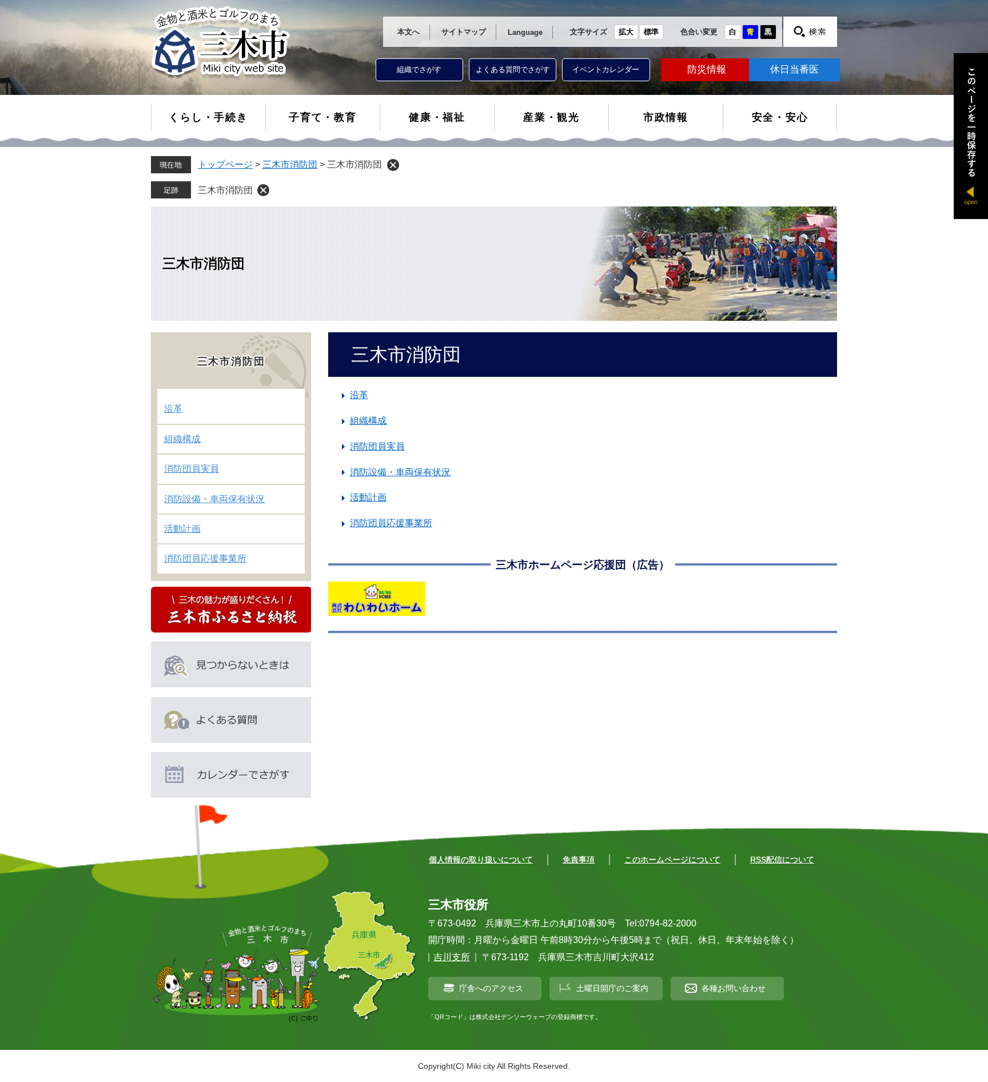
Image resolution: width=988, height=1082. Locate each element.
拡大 (626, 31)
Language (525, 32)
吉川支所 (451, 957)
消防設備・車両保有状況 (400, 472)
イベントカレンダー (605, 69)
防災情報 (706, 69)
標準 (651, 31)
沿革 (359, 395)
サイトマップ (463, 31)
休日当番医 (794, 69)
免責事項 (579, 859)
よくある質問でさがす (513, 69)
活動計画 (368, 497)
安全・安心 (780, 117)
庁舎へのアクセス (491, 988)
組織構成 (368, 420)
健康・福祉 (437, 117)
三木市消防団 (289, 164)
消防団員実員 (377, 446)
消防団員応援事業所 (391, 523)
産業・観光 (551, 117)
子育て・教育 (323, 117)
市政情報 (665, 117)
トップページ (225, 164)
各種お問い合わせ (734, 988)
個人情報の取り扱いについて (481, 859)
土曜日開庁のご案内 (612, 988)
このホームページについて (672, 859)
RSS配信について (782, 859)
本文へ (408, 31)
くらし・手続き (208, 117)
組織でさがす (419, 69)
